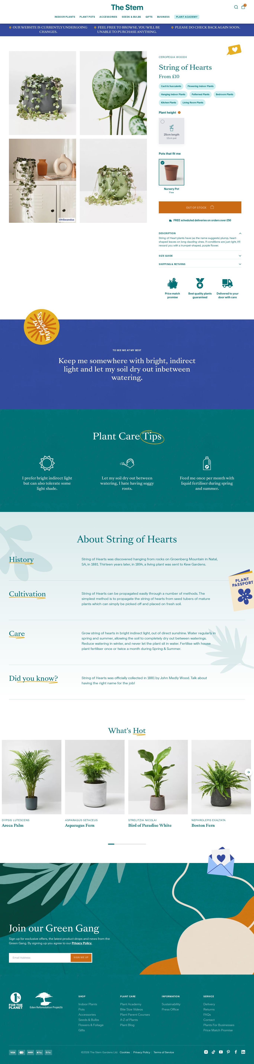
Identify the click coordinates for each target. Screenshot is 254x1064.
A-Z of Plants (129, 1019)
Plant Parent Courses (135, 1014)
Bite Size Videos (131, 1009)
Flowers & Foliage (91, 1025)
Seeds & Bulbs (131, 17)
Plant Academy (130, 1004)
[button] (248, 772)
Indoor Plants (65, 17)
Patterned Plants (200, 94)
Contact (209, 1019)
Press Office (170, 1009)
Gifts (149, 17)
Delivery (209, 1004)
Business (163, 17)
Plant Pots (87, 17)
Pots (81, 1009)
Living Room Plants (193, 103)
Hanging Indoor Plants (173, 94)
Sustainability (171, 1004)
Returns (209, 1009)
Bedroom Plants (224, 94)
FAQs (207, 1014)
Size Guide (166, 256)
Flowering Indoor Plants (200, 86)
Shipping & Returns (172, 264)
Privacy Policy (141, 1052)
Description (167, 233)
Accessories (108, 17)
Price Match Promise (218, 1030)
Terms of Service (164, 1052)
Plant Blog (127, 1025)
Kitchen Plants (168, 103)
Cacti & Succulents (171, 86)
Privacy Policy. (82, 943)
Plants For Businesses (218, 1025)
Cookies (125, 1052)
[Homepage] (127, 7)
